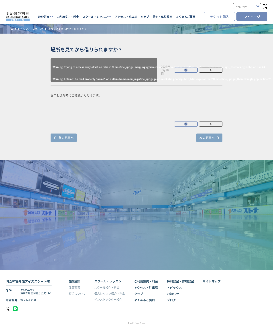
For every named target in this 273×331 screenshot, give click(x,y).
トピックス (174, 287)
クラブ (145, 17)
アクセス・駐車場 (126, 17)
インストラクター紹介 (108, 299)
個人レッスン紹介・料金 (109, 293)
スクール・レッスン (107, 281)
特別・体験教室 (162, 17)
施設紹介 (75, 281)
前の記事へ (66, 138)
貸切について (77, 293)
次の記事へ (206, 138)
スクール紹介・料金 (107, 287)
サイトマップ (212, 281)
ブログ (171, 300)
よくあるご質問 (185, 17)
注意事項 (74, 287)
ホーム (9, 28)
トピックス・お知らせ (31, 28)
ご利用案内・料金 (68, 17)
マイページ (252, 16)
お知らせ (173, 294)
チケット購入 (219, 16)
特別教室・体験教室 (180, 281)
